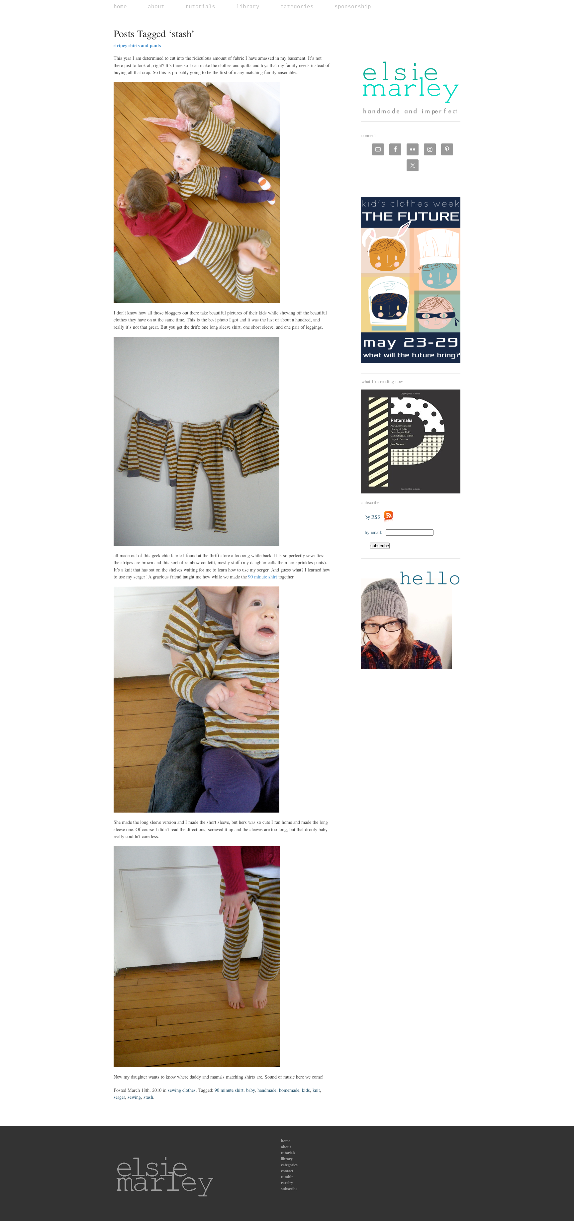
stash (148, 1097)
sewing (134, 1097)
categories (297, 7)
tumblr (287, 1176)
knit (316, 1090)
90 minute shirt (262, 576)
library (247, 7)
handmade (266, 1090)
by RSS (374, 517)
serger (119, 1097)
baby (250, 1090)
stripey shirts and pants (137, 45)
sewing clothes (182, 1090)
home (120, 7)
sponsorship (353, 7)
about (156, 7)
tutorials (200, 7)
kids (306, 1090)
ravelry (287, 1182)
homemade (289, 1090)
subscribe (289, 1188)
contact (287, 1171)
